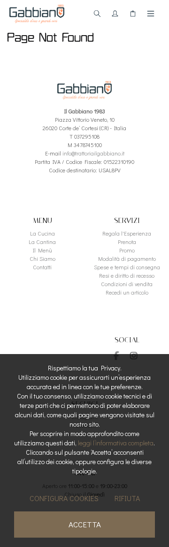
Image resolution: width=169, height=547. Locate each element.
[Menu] (151, 13)
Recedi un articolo (127, 292)
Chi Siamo (42, 258)
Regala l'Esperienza (126, 233)
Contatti (42, 267)
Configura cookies (64, 498)
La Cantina (42, 241)
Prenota (127, 241)
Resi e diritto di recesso (126, 275)
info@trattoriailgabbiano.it (93, 153)
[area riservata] (115, 13)
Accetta (85, 524)
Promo (127, 250)
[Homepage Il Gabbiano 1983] (36, 14)
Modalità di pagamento (127, 258)
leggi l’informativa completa (116, 442)
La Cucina (42, 233)
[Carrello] (133, 13)
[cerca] (97, 13)
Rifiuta (127, 498)
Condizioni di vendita (127, 284)
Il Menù (42, 250)
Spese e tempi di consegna (127, 267)
